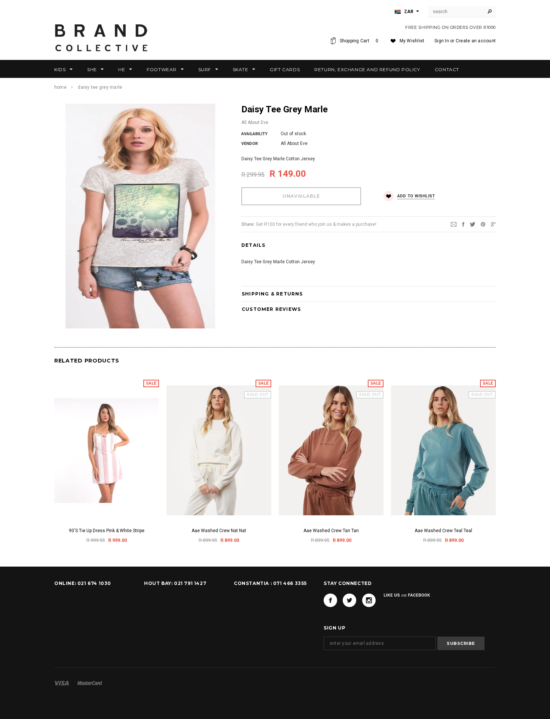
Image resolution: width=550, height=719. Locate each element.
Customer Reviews (271, 309)
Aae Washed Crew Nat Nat (219, 530)
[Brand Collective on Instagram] (369, 600)
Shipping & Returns (272, 294)
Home (60, 87)
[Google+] (493, 224)
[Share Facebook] (463, 224)
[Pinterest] (483, 224)
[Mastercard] (89, 683)
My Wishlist (412, 40)
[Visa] (61, 683)
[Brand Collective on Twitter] (349, 600)
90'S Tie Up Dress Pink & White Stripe (106, 530)
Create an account (476, 40)
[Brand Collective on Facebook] (330, 600)
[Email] (453, 224)
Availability (254, 133)
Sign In (441, 40)
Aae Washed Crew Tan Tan (331, 530)
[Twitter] (472, 224)
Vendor (249, 143)
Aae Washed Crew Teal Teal (443, 530)
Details (253, 245)
